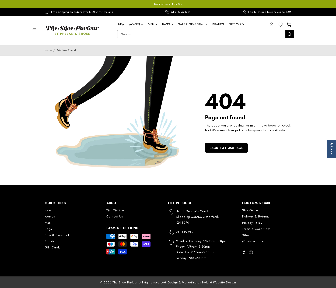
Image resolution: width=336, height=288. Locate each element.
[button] (289, 24)
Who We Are (115, 210)
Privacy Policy (252, 223)
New (48, 210)
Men (48, 223)
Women (50, 216)
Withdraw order (253, 241)
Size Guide (250, 210)
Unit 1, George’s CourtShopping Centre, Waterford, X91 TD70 (197, 216)
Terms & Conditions (256, 229)
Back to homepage (226, 148)
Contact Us (114, 216)
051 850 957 (185, 232)
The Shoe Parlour (125, 282)
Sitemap (248, 235)
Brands (50, 241)
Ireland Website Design (219, 282)
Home (48, 50)
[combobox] (206, 34)
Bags (48, 229)
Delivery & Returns (255, 216)
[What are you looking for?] (289, 34)
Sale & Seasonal (57, 235)
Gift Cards (52, 247)
